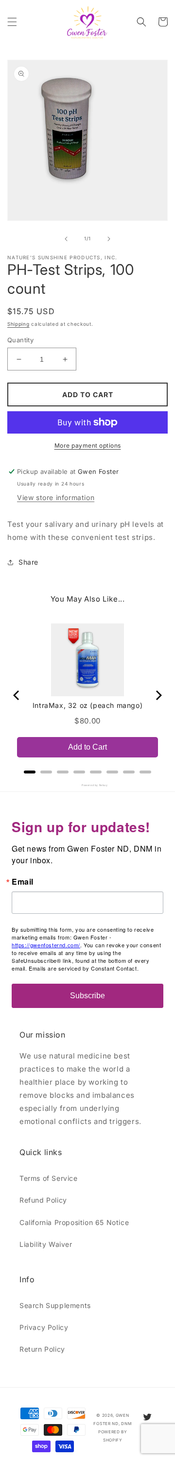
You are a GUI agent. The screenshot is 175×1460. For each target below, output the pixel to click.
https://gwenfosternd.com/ (46, 945)
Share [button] (28, 562)
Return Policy (42, 1349)
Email (23, 882)
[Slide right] (109, 239)
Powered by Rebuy (87, 785)
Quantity (20, 340)
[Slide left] (66, 239)
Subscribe (87, 995)
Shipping (18, 324)
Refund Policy (43, 1200)
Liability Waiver (45, 1244)
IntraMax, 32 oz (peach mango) (87, 705)
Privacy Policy (43, 1327)
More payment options (87, 445)
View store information (55, 497)
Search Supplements (55, 1305)
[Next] (158, 695)
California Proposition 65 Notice (74, 1222)
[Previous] (17, 695)
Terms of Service (48, 1178)
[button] (12, 22)
